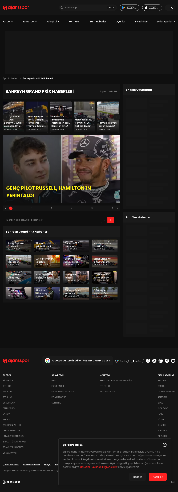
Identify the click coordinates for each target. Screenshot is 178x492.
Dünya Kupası (10, 452)
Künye (47, 464)
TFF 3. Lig (7, 397)
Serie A (6, 419)
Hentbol (162, 380)
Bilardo (162, 425)
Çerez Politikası (11, 464)
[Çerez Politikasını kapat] (165, 445)
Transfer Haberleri (13, 447)
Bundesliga (9, 402)
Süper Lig (8, 380)
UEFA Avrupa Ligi (11, 430)
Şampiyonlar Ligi (12, 425)
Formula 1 (74, 21)
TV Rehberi (141, 21)
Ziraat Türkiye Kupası (14, 441)
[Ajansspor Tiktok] (167, 361)
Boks (160, 402)
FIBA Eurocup (58, 397)
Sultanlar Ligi (107, 391)
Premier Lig (9, 408)
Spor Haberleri (10, 78)
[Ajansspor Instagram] (161, 361)
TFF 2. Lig (7, 391)
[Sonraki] (116, 117)
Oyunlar (120, 21)
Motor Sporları (166, 391)
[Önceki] (6, 117)
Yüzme (161, 419)
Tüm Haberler (98, 21)
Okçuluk (162, 436)
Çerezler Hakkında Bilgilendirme (99, 467)
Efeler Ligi (105, 386)
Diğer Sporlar (164, 21)
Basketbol (28, 21)
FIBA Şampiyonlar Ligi (62, 391)
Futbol (6, 21)
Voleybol (51, 21)
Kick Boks (163, 408)
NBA (53, 380)
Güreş (161, 386)
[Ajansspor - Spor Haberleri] (16, 8)
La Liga (6, 413)
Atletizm (162, 397)
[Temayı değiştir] (170, 8)
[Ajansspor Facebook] (148, 361)
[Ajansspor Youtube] (173, 361)
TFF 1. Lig (7, 386)
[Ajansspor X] (154, 361)
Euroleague (57, 386)
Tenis (160, 413)
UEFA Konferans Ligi (13, 436)
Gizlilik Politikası (31, 464)
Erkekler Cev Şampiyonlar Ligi (116, 380)
